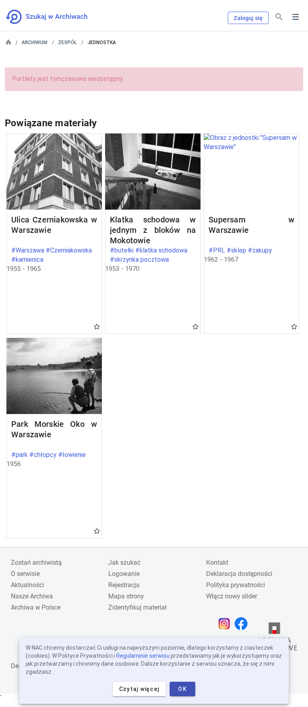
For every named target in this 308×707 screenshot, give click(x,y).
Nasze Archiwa (32, 596)
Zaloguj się (248, 18)
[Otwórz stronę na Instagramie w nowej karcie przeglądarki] (226, 623)
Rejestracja (124, 585)
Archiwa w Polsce (36, 607)
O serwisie (25, 574)
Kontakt (217, 562)
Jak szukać (124, 562)
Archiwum (34, 42)
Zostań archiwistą (36, 562)
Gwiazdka (97, 326)
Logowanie (124, 574)
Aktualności (27, 585)
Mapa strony (126, 596)
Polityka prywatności (235, 585)
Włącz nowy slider (231, 596)
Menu (295, 16)
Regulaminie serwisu (143, 655)
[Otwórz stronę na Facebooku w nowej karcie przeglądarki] (243, 623)
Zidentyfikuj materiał (137, 607)
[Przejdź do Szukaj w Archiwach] (54, 16)
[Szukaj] (279, 17)
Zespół (67, 42)
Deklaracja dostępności (239, 574)
